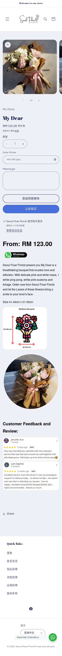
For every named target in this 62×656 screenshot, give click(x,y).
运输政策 (12, 585)
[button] (7, 19)
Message (9, 169)
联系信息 (12, 561)
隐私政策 (12, 569)
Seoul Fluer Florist (25, 647)
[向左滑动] (23, 100)
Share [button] (10, 513)
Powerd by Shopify (45, 647)
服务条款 (12, 593)
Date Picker (9, 152)
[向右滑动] (39, 100)
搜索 (9, 553)
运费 (17, 131)
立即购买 (31, 209)
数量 (5, 137)
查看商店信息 (14, 230)
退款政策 (12, 577)
